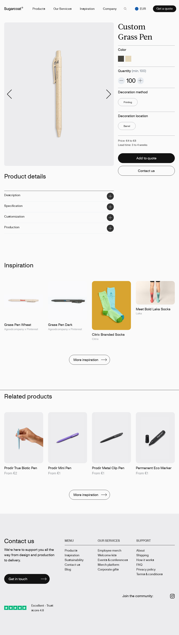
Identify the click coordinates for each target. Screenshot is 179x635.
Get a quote (164, 8)
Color (122, 49)
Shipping (142, 555)
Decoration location (133, 116)
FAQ (139, 564)
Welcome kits (107, 555)
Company (110, 9)
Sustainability (74, 560)
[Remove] (121, 80)
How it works (145, 560)
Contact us (72, 564)
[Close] (110, 196)
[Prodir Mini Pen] (67, 444)
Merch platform (108, 564)
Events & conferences (113, 560)
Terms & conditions (149, 574)
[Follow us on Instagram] (172, 596)
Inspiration (87, 9)
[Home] (13, 9)
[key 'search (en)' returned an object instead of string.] (125, 9)
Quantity (132, 71)
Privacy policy (146, 569)
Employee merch (109, 550)
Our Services (62, 9)
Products (39, 9)
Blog (68, 569)
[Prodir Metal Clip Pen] (111, 444)
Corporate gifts (108, 569)
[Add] (140, 80)
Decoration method (133, 92)
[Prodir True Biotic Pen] (23, 444)
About (140, 550)
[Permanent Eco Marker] (155, 444)
